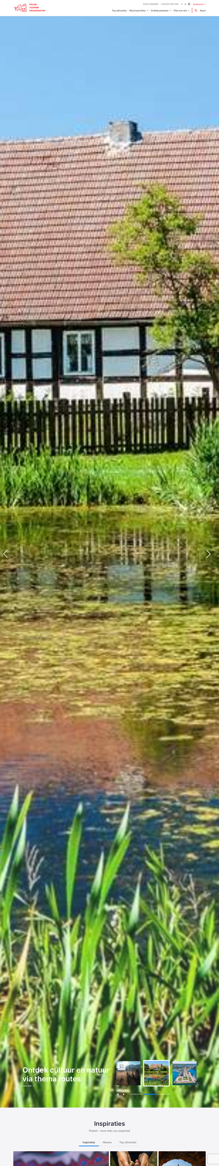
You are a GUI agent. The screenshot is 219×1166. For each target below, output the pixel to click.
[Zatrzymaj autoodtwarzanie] (117, 1094)
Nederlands (199, 4)
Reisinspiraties (137, 10)
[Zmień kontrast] (189, 4)
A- (182, 4)
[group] (128, 1073)
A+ (185, 4)
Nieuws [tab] (107, 1142)
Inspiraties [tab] (89, 1142)
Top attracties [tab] (127, 1142)
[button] (211, 554)
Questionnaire (150, 4)
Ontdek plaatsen (160, 10)
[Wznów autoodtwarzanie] (124, 1094)
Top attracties (119, 10)
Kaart (203, 10)
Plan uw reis (180, 10)
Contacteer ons (170, 4)
